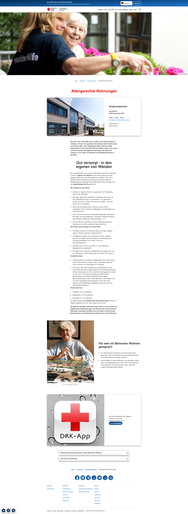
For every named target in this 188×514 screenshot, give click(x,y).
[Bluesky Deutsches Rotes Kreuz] (105, 477)
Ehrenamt (65, 494)
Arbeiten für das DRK (84, 491)
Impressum (97, 497)
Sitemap (96, 491)
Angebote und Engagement (86, 488)
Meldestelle (97, 503)
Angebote (100, 9)
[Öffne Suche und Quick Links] (140, 9)
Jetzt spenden (50, 488)
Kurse (106, 9)
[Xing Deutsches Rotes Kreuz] (88, 477)
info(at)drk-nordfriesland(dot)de (119, 120)
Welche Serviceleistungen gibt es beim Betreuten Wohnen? (81, 453)
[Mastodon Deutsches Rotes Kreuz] (99, 477)
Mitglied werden (67, 488)
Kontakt (96, 488)
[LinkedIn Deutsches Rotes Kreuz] (82, 477)
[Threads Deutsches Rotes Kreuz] (110, 477)
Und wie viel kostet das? (69, 458)
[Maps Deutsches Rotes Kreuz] (94, 477)
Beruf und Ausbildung (121, 9)
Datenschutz (97, 494)
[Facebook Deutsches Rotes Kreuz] (77, 477)
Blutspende (66, 500)
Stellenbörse (66, 497)
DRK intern (97, 500)
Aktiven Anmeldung (68, 491)
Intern (135, 9)
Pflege (130, 9)
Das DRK (111, 9)
